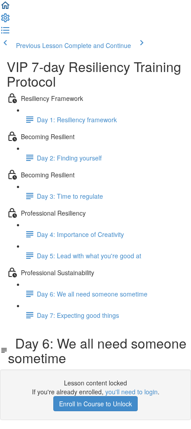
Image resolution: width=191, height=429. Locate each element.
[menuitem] (5, 20)
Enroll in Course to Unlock (95, 403)
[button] (5, 8)
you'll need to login (131, 391)
